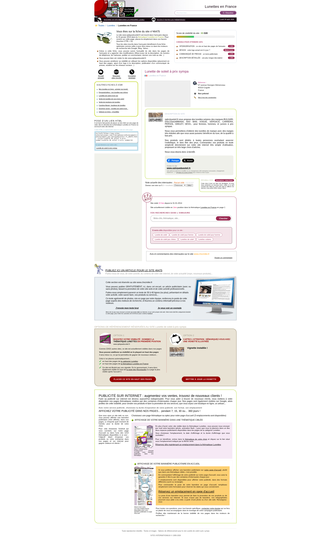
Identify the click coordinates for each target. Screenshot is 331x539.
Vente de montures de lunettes (109, 102)
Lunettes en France (221, 7)
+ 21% (231, 54)
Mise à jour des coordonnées (207, 97)
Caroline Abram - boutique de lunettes (112, 105)
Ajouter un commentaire (223, 258)
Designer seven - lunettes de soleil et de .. (113, 109)
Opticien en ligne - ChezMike (109, 112)
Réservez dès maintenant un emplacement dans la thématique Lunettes (188, 445)
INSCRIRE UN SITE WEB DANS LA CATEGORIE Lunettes (124, 20)
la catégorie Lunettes (129, 361)
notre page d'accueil (212, 470)
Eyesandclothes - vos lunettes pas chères (113, 92)
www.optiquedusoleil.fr (179, 168)
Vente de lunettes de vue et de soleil (111, 99)
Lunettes (111, 25)
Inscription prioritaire (132, 77)
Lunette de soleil (161, 235)
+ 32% (231, 46)
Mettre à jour (229, 50)
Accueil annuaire (101, 77)
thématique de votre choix (196, 439)
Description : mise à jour (224, 180)
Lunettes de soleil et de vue (108, 96)
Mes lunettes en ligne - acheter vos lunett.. (113, 89)
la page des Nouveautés (136, 370)
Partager (175, 160)
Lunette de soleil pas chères (165, 239)
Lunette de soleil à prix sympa (106, 148)
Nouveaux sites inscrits (116, 77)
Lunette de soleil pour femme (182, 235)
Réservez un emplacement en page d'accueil (186, 491)
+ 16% (231, 58)
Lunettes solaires (204, 239)
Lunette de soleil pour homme (209, 235)
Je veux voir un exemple (170, 308)
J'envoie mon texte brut (127, 308)
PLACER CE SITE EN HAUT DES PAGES (133, 379)
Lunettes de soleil (187, 239)
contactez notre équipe (210, 508)
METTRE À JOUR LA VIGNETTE (201, 379)
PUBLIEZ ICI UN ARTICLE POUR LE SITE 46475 (133, 270)
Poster (190, 160)
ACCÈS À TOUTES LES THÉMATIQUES (171, 20)
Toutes (100, 25)
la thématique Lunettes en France (134, 364)
